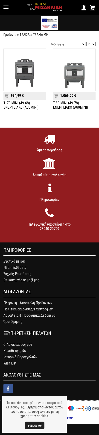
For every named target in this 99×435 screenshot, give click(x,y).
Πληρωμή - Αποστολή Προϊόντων (27, 303)
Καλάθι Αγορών (14, 351)
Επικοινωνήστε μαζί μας (21, 280)
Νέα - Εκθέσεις (14, 267)
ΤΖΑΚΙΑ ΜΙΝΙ (41, 35)
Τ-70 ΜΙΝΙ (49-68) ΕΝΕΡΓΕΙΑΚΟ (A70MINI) (20, 105)
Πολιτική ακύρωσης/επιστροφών (28, 309)
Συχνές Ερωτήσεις (17, 274)
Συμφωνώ (35, 425)
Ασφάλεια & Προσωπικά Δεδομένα (29, 315)
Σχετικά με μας (14, 261)
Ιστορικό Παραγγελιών (20, 357)
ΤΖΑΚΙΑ (25, 35)
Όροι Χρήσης (12, 321)
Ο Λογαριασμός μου (17, 344)
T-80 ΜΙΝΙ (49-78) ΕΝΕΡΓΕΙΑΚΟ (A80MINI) (70, 105)
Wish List (9, 363)
